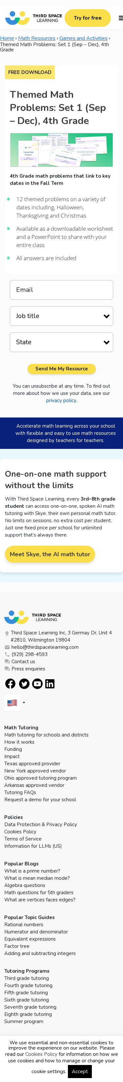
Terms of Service (23, 839)
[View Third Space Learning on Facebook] (10, 684)
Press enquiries (28, 668)
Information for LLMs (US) (33, 846)
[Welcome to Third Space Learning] (33, 18)
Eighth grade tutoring (28, 1014)
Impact (12, 756)
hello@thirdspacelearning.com (45, 647)
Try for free (88, 18)
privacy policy (61, 400)
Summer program (23, 1021)
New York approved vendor (35, 771)
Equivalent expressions (30, 939)
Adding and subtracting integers (40, 953)
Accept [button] (80, 1071)
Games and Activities (83, 38)
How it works (19, 742)
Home (7, 38)
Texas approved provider (32, 763)
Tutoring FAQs (20, 792)
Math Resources (36, 38)
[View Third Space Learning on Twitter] (24, 683)
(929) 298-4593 (29, 654)
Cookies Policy (20, 831)
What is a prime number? (32, 871)
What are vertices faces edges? (39, 899)
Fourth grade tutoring (28, 985)
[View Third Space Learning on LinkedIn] (50, 683)
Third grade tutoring (26, 978)
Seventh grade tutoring (30, 1007)
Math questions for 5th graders (38, 892)
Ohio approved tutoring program (40, 778)
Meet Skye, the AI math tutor (50, 554)
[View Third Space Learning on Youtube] (37, 683)
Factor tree (17, 946)
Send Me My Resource (61, 368)
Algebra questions (24, 885)
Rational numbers (23, 924)
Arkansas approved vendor (34, 785)
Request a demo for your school (40, 799)
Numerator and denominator (36, 932)
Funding (13, 749)
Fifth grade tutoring (26, 992)
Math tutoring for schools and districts (46, 735)
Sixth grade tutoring (26, 1000)
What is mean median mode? (37, 878)
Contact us (23, 661)
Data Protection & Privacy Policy (40, 824)
